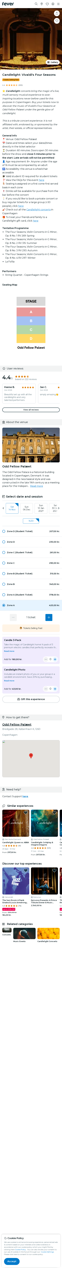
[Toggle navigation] (58, 4)
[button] (31, 531)
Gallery (54, 62)
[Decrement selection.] (13, 617)
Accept (11, 1261)
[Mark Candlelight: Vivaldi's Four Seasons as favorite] (57, 21)
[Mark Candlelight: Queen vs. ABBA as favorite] (26, 813)
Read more (36, 486)
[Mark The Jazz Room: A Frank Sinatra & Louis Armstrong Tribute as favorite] (26, 870)
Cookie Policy (20, 1249)
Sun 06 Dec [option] (26, 508)
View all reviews (31, 410)
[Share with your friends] (57, 13)
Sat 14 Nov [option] (12, 508)
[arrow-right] (58, 508)
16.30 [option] (31, 521)
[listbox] (31, 508)
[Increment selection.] (48, 617)
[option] (31, 531)
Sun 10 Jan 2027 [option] (41, 508)
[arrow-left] (3, 508)
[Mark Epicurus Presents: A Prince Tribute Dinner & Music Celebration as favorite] (54, 870)
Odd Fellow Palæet (16, 724)
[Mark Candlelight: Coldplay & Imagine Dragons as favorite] (54, 813)
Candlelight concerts (38, 209)
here (41, 180)
